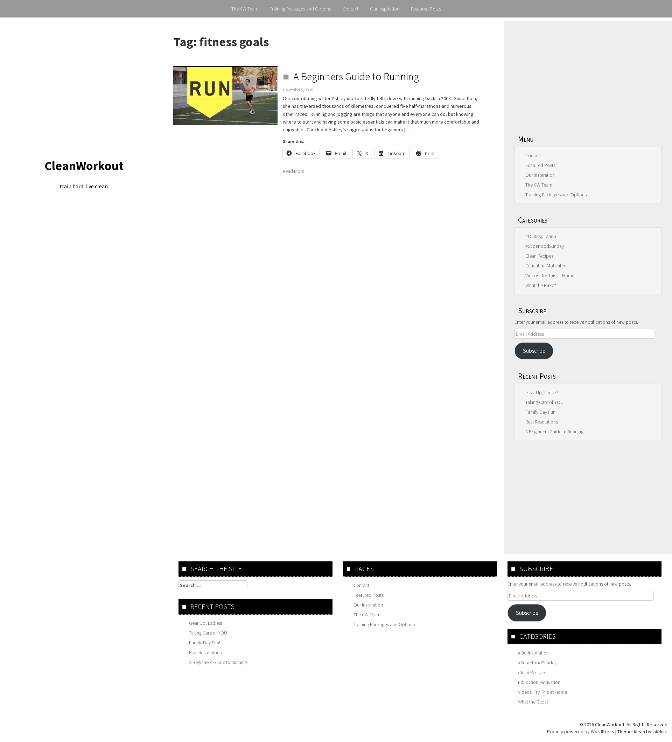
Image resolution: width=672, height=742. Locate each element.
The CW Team (244, 9)
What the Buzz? (540, 285)
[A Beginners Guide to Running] (225, 95)
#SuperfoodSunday (544, 246)
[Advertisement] (588, 73)
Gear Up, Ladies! (541, 392)
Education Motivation (546, 265)
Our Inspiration (384, 9)
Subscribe (534, 350)
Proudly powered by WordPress (580, 731)
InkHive (659, 731)
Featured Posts (426, 9)
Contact (350, 9)
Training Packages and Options (300, 9)
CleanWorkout (84, 166)
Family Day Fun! (540, 412)
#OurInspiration (540, 236)
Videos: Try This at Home (549, 275)
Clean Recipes (539, 256)
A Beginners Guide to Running (356, 76)
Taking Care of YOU (544, 402)
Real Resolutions (541, 422)
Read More (293, 171)
